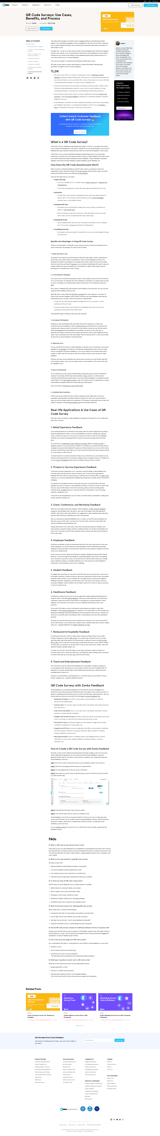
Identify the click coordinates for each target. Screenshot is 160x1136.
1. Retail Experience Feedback (35, 46)
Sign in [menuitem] (145, 1)
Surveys (29, 1013)
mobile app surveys (68, 443)
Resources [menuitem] (47, 5)
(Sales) (94, 1125)
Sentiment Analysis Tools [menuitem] (69, 1072)
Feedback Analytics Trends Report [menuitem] (93, 1083)
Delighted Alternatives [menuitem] (90, 1061)
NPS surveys (54, 642)
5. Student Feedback (33, 61)
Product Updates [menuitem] (111, 1083)
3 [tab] (80, 1025)
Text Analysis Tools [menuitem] (67, 1082)
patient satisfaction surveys (81, 625)
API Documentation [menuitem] (112, 1086)
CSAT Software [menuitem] (66, 1074)
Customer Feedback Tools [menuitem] (69, 1061)
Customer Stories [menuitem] (111, 1064)
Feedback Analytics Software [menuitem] (42, 1067)
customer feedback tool (92, 696)
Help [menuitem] (149, 1)
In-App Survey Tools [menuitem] (68, 1077)
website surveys (71, 380)
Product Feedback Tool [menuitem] (41, 1064)
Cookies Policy (81, 1125)
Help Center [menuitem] (110, 1081)
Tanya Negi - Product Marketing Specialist (39, 1020)
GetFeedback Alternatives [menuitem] (91, 1064)
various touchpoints (62, 460)
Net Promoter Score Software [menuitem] (42, 1072)
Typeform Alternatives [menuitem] (90, 1072)
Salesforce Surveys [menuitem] (39, 1082)
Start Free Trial (135, 5)
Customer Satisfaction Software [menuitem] (43, 1074)
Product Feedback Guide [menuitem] (91, 1093)
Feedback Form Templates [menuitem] (91, 1091)
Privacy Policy (62, 1125)
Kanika (34, 23)
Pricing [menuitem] (57, 5)
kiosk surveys (99, 443)
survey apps (62, 349)
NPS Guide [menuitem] (87, 1096)
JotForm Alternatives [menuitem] (90, 1074)
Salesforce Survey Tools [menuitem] (69, 1079)
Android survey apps (78, 294)
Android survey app (81, 443)
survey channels (83, 173)
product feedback (72, 96)
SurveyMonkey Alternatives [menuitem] (91, 1069)
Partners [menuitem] (109, 1067)
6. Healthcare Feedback (34, 64)
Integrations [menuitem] (35, 5)
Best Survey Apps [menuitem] (67, 1064)
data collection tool (75, 402)
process (74, 264)
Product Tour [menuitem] (110, 1078)
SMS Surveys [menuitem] (38, 1079)
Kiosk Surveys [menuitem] (38, 1077)
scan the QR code (69, 210)
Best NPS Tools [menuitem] (66, 1067)
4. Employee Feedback (33, 58)
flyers (85, 376)
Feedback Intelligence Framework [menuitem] (93, 1086)
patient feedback (73, 598)
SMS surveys (73, 638)
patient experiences (68, 610)
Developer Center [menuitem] (111, 1088)
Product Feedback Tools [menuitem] (69, 1069)
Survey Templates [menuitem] (89, 1088)
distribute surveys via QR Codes (73, 386)
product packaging (97, 198)
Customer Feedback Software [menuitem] (42, 1061)
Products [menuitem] (14, 5)
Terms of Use (71, 1125)
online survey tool (91, 182)
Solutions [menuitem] (24, 5)
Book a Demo (151, 5)
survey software (82, 171)
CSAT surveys (102, 640)
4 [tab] (82, 1025)
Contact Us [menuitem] (155, 1)
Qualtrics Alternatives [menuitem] (90, 1067)
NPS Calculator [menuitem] (88, 1099)
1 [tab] (77, 1025)
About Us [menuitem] (109, 1061)
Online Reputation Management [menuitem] (43, 1069)
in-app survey (104, 475)
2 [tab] (79, 1025)
